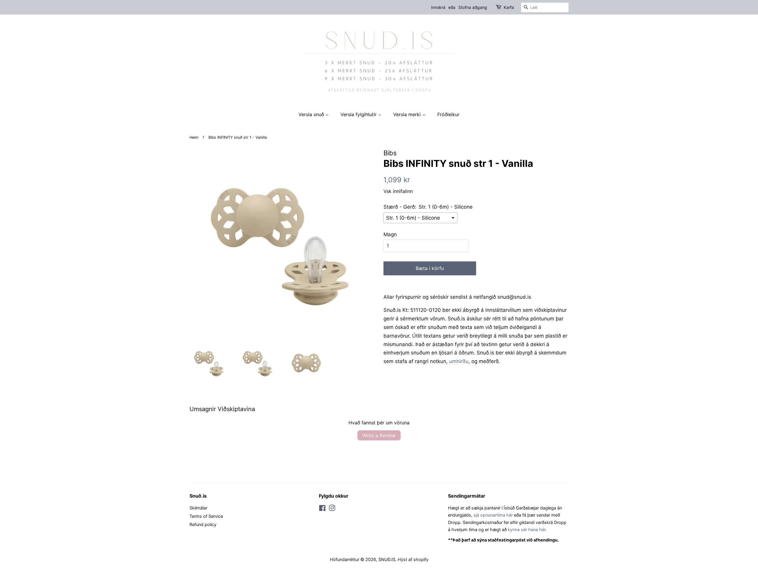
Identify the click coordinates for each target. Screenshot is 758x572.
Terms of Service (206, 516)
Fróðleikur (448, 114)
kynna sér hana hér (526, 529)
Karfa (509, 7)
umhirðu (458, 361)
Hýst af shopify (413, 559)
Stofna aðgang (472, 7)
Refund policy (203, 524)
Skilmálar (198, 507)
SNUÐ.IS (386, 559)
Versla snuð (311, 114)
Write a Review (379, 435)
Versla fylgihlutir (359, 114)
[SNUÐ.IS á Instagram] (332, 509)
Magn (390, 234)
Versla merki (407, 114)
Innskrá (438, 7)
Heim (194, 137)
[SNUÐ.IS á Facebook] (322, 509)
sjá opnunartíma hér (493, 514)
